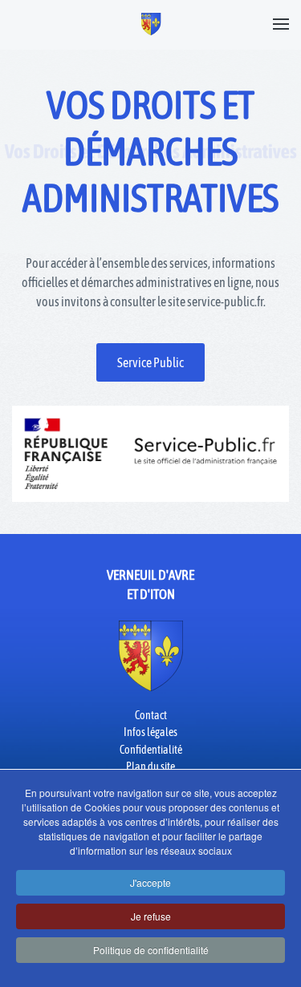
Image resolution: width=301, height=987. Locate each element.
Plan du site (150, 766)
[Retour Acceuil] (150, 24)
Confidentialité (151, 749)
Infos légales (150, 732)
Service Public (150, 362)
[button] (281, 24)
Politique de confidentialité (151, 950)
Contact (151, 715)
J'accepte (150, 882)
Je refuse (151, 916)
